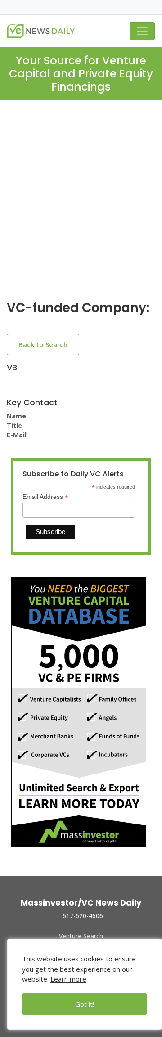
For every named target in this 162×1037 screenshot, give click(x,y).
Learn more (68, 978)
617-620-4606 (83, 915)
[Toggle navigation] (142, 31)
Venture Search (81, 936)
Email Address (45, 497)
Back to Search (43, 344)
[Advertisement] (81, 208)
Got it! (84, 1004)
